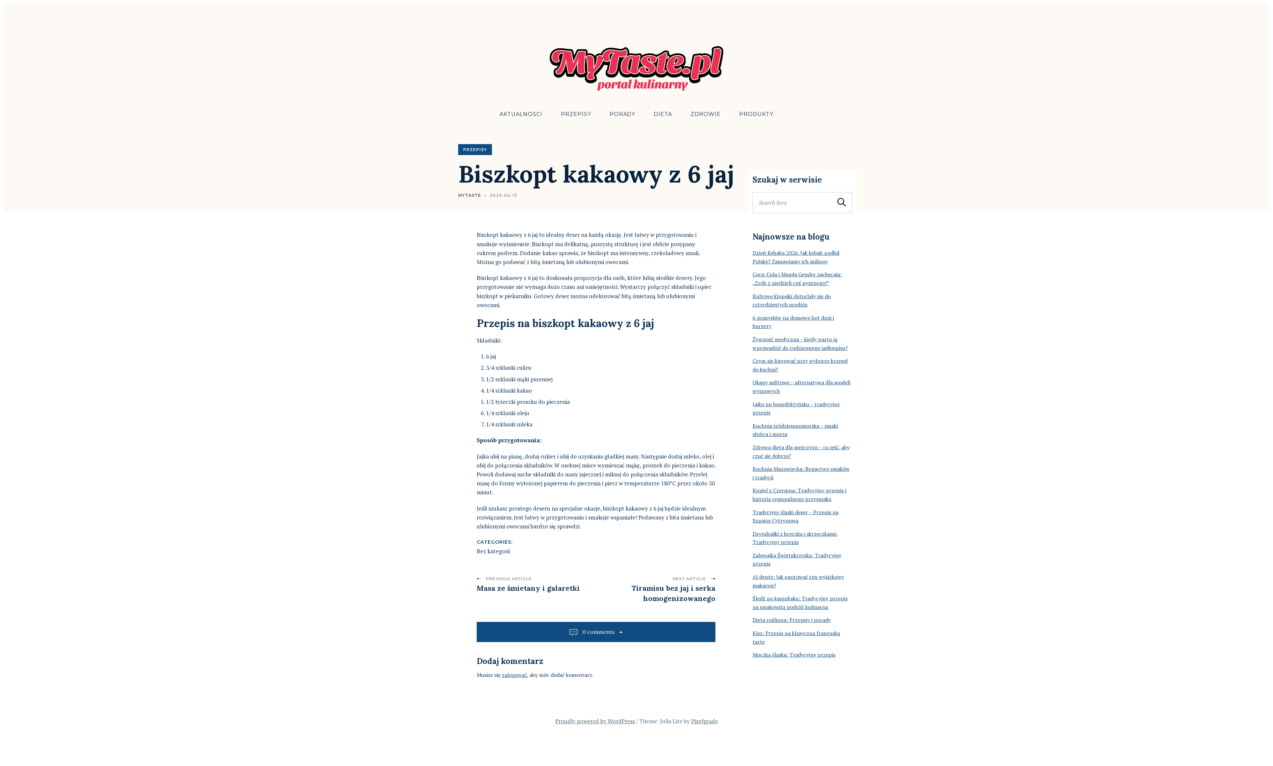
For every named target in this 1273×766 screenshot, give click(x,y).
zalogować (514, 675)
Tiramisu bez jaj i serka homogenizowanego (673, 593)
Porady (623, 114)
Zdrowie (706, 114)
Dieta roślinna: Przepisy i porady (792, 620)
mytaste (469, 195)
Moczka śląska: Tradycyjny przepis (794, 654)
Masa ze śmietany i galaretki (528, 588)
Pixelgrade (704, 721)
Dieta (663, 114)
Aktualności (521, 114)
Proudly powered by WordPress (595, 721)
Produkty (756, 114)
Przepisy (576, 114)
